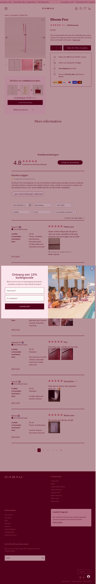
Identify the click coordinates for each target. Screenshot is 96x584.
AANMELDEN (23, 306)
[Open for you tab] (87, 576)
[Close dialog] (91, 268)
